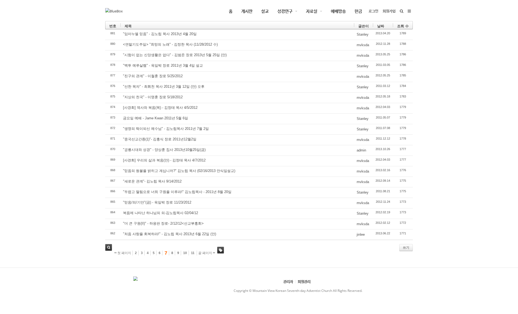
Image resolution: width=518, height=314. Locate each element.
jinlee (361, 234)
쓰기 (406, 247)
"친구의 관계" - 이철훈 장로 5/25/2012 (153, 76)
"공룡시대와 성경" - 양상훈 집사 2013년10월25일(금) (164, 150)
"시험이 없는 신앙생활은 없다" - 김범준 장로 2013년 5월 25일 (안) (175, 55)
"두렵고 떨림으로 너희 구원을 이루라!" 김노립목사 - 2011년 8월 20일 (177, 192)
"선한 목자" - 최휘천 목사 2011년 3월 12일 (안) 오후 (164, 87)
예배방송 (338, 11)
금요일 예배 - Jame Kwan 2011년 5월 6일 (155, 118)
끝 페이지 (205, 253)
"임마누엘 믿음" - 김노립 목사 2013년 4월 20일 (160, 34)
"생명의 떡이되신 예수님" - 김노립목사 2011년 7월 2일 (166, 129)
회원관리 (304, 281)
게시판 (247, 11)
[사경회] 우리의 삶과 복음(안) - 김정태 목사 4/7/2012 (164, 160)
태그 (220, 250)
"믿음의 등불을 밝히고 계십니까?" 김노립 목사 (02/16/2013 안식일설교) (179, 171)
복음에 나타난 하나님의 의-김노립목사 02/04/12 (160, 213)
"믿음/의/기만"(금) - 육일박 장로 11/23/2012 (157, 202)
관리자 (288, 281)
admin (361, 150)
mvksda (363, 45)
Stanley (363, 34)
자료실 (311, 11)
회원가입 (389, 10)
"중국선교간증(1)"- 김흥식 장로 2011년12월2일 (159, 139)
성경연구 (284, 11)
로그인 (373, 10)
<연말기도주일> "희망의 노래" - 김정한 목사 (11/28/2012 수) (170, 44)
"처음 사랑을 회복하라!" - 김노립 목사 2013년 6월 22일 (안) (169, 234)
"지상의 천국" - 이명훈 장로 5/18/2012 (153, 97)
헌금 (358, 11)
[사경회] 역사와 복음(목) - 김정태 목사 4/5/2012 (160, 108)
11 (193, 253)
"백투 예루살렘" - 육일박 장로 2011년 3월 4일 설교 (163, 65)
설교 (265, 11)
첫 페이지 (124, 253)
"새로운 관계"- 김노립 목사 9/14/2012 (152, 181)
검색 (108, 247)
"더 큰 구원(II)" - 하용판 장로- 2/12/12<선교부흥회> (163, 223)
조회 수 (403, 26)
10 (185, 253)
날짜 (380, 26)
